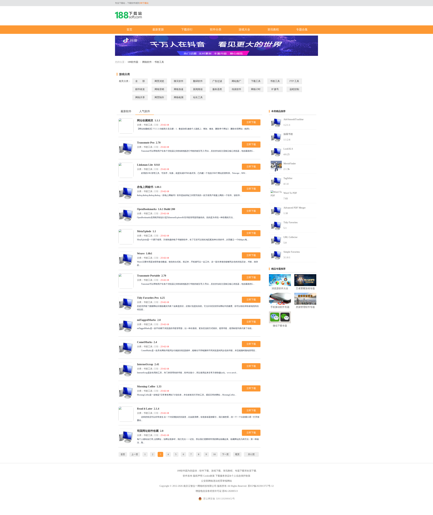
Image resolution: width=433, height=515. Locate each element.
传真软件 (236, 89)
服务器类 (217, 89)
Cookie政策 (209, 476)
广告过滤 (217, 81)
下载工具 (255, 81)
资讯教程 (273, 29)
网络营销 (159, 89)
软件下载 (204, 470)
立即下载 (251, 122)
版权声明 (197, 476)
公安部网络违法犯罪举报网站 (216, 481)
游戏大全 (244, 29)
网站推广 (236, 81)
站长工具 (198, 97)
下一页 (225, 454)
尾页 (237, 454)
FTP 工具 (294, 81)
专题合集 (302, 29)
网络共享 (140, 97)
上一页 (134, 454)
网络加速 (178, 89)
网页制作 (159, 97)
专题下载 (239, 470)
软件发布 (187, 476)
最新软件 (126, 111)
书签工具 (159, 62)
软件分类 (215, 29)
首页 (129, 29)
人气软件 (144, 111)
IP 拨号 (275, 89)
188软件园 (133, 62)
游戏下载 (216, 470)
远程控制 (294, 89)
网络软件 (147, 62)
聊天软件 (178, 81)
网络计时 (255, 89)
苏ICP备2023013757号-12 (261, 486)
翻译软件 (198, 81)
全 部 (140, 81)
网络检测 (178, 97)
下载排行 (187, 29)
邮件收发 (140, 89)
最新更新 (158, 29)
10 (214, 454)
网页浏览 (159, 81)
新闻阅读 (198, 89)
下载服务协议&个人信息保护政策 (232, 476)
